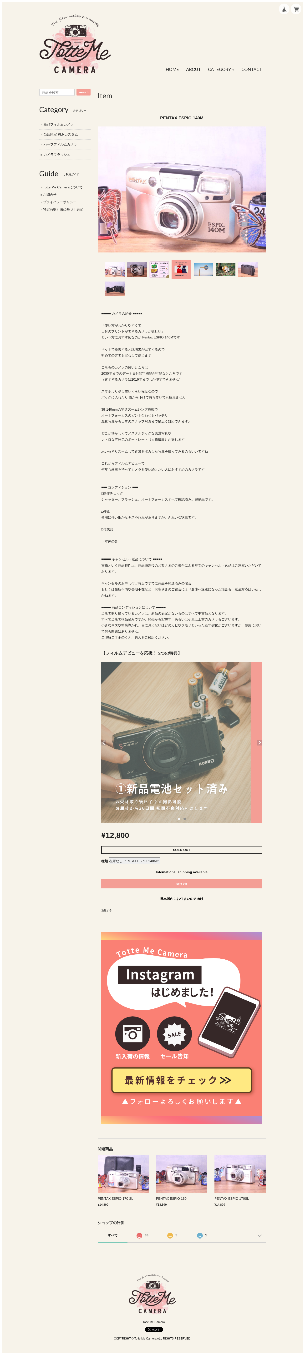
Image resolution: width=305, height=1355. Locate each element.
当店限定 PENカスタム (61, 134)
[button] (221, 69)
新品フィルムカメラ (59, 124)
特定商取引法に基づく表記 (63, 209)
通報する (106, 910)
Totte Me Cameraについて (63, 187)
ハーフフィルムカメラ (60, 144)
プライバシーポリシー (59, 202)
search (83, 92)
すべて (113, 1235)
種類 (104, 861)
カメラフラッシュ (57, 154)
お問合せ (49, 194)
